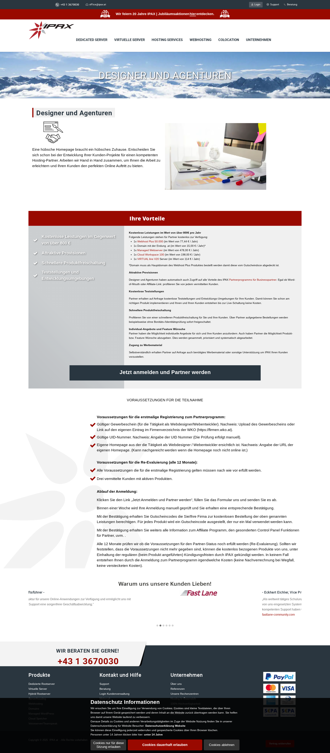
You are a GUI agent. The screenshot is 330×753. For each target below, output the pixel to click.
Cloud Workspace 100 (151, 254)
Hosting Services (167, 39)
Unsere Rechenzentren (185, 693)
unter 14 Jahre (153, 734)
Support (274, 4)
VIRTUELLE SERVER (129, 39)
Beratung (291, 4)
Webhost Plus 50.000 (150, 241)
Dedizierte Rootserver (41, 683)
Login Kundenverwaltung (114, 693)
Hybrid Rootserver (39, 693)
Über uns (176, 683)
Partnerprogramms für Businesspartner (252, 279)
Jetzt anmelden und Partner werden (165, 372)
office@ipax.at (97, 4)
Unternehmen (258, 39)
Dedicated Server (91, 39)
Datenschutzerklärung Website (165, 725)
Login (256, 4)
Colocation (228, 39)
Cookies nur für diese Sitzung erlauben (108, 745)
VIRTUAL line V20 (148, 258)
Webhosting (200, 39)
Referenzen (178, 688)
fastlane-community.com (162, 614)
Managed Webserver (150, 250)
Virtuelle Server (37, 688)
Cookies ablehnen (221, 745)
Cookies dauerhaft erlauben (165, 745)
